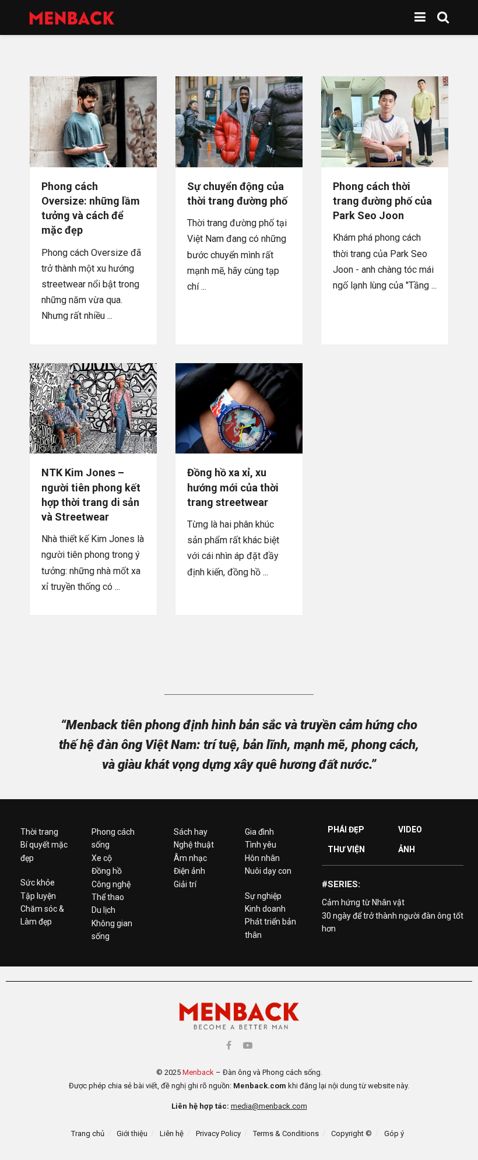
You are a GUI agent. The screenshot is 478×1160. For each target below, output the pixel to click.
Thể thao (108, 897)
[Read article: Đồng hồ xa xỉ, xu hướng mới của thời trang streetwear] (239, 408)
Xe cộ (102, 858)
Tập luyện (38, 896)
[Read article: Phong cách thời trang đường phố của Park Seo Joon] (384, 121)
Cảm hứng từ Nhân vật (363, 902)
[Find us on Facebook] (228, 1045)
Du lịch (103, 910)
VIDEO (410, 829)
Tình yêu (260, 844)
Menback (198, 1072)
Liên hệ (172, 1133)
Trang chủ (87, 1133)
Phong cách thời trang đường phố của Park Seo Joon (382, 201)
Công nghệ (111, 884)
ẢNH (406, 849)
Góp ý (394, 1133)
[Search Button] (443, 17)
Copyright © (351, 1133)
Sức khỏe (37, 882)
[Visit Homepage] (72, 17)
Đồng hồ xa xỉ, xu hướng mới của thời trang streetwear (233, 487)
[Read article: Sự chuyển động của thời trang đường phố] (239, 121)
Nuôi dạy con (268, 871)
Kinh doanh (265, 908)
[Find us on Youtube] (247, 1045)
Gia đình (259, 831)
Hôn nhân (262, 858)
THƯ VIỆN (346, 849)
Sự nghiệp (263, 896)
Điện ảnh (189, 871)
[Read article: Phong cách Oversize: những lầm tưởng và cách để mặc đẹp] (93, 121)
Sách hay (191, 831)
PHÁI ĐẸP (346, 829)
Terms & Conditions (286, 1133)
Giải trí (185, 884)
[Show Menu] (420, 17)
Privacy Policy (218, 1133)
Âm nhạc (190, 858)
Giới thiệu (132, 1133)
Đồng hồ (107, 871)
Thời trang (39, 831)
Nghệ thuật (194, 844)
